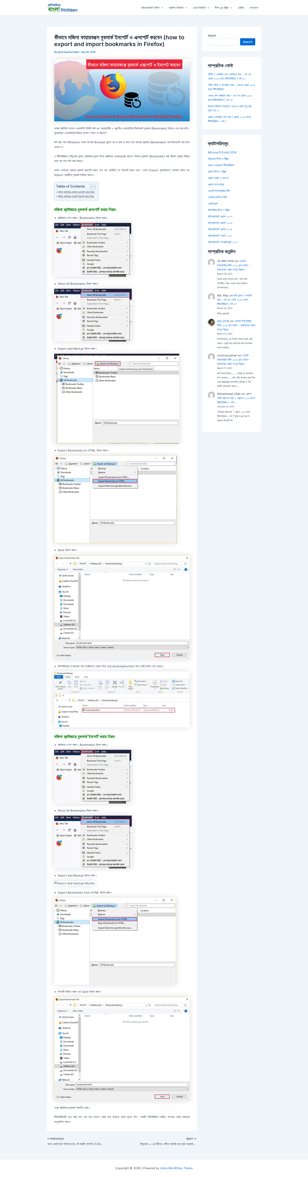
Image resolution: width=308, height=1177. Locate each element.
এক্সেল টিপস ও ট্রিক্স (217, 171)
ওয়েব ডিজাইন (199, 7)
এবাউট (241, 7)
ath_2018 (223, 321)
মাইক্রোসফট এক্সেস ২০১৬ (220, 229)
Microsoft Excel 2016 (222, 152)
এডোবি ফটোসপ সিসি (217, 197)
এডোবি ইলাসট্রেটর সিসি (219, 191)
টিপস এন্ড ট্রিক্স (222, 7)
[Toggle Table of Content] (91, 187)
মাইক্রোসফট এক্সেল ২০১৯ (220, 223)
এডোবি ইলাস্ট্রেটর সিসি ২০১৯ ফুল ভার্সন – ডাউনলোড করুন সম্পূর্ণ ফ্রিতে (233, 265)
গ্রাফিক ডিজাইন (176, 7)
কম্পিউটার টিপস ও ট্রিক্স (219, 210)
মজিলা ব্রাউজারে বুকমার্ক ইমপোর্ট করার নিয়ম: (76, 196)
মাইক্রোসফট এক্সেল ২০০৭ (220, 216)
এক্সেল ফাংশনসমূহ (216, 184)
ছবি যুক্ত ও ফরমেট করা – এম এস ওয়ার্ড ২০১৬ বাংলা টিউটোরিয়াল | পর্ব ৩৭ (234, 300)
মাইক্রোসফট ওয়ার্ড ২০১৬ (220, 235)
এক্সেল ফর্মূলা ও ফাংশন (218, 178)
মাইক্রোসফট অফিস (150, 7)
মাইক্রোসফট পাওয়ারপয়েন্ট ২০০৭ (223, 242)
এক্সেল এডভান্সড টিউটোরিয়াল (221, 165)
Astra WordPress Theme (176, 1168)
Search (212, 35)
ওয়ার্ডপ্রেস (213, 203)
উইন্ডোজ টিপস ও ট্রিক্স (218, 158)
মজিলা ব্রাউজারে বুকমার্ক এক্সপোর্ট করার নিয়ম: (76, 191)
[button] (161, 8)
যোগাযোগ (253, 7)
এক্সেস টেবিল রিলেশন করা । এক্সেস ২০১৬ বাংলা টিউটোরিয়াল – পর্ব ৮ (236, 398)
